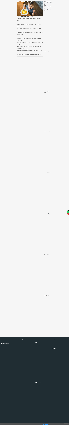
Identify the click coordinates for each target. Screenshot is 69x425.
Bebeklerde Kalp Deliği (49, 172)
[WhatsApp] (68, 212)
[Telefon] (68, 214)
